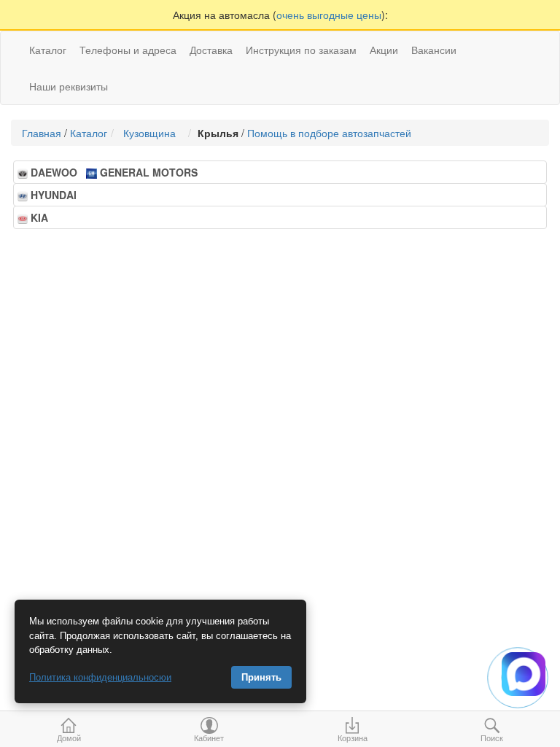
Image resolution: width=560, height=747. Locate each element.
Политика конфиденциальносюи (100, 677)
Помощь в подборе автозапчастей (329, 132)
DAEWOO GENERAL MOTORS (112, 172)
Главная (41, 132)
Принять (261, 677)
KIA (42, 217)
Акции (384, 49)
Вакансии (433, 49)
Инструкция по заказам (301, 49)
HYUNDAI (56, 194)
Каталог (88, 132)
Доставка (211, 49)
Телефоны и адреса (127, 49)
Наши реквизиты (68, 86)
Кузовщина (152, 132)
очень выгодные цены (328, 14)
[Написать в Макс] (523, 674)
